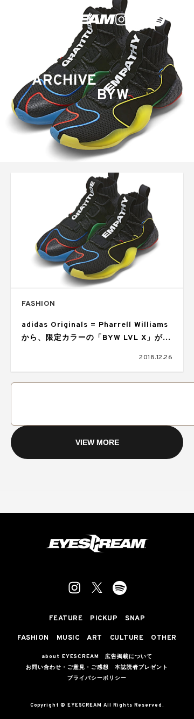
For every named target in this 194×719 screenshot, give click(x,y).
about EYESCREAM (70, 657)
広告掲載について (129, 657)
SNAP (135, 618)
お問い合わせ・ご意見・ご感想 (67, 667)
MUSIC (68, 638)
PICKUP (103, 618)
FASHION (39, 304)
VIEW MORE (97, 442)
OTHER (164, 638)
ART (94, 638)
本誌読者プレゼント (141, 667)
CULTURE (127, 638)
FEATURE (66, 618)
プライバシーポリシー (97, 678)
